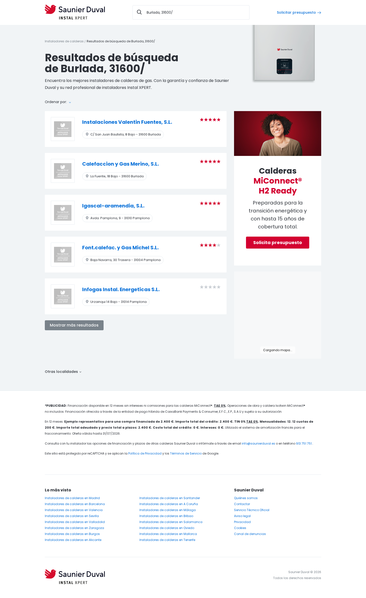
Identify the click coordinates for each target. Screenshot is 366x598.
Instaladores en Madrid (72, 498)
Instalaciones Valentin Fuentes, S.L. (127, 122)
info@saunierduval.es (258, 443)
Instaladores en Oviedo (166, 528)
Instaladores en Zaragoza (74, 528)
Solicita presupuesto (277, 242)
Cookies (240, 528)
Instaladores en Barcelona (75, 504)
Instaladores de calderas (64, 41)
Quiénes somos (246, 498)
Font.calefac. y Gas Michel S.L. (120, 247)
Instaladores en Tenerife (167, 540)
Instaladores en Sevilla (72, 516)
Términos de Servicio (186, 453)
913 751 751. (304, 443)
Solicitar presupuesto (296, 12)
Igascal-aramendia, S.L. (113, 205)
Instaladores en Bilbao (166, 516)
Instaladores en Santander (169, 498)
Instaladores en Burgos (72, 534)
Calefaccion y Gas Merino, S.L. (120, 163)
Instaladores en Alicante (73, 540)
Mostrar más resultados (74, 325)
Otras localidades (62, 371)
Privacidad (242, 522)
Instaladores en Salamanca (170, 522)
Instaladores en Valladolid (75, 522)
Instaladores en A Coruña (168, 504)
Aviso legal (242, 516)
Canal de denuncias (250, 534)
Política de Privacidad (145, 453)
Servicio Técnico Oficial (251, 510)
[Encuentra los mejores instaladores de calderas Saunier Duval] (75, 12)
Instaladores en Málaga (167, 510)
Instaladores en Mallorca (168, 534)
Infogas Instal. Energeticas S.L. (121, 289)
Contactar (242, 504)
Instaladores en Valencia (74, 510)
